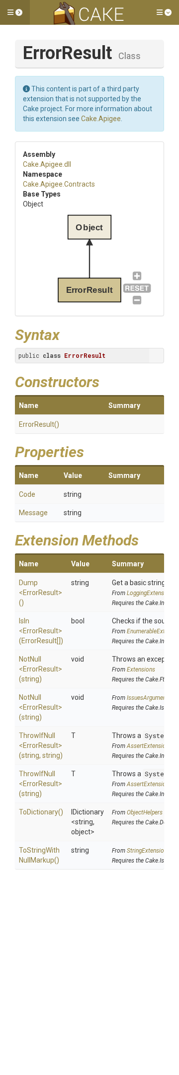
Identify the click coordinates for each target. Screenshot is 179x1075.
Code (27, 494)
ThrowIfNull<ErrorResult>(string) (40, 784)
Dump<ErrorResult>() (40, 592)
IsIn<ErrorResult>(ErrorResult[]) (41, 631)
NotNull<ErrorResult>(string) (40, 669)
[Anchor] (67, 333)
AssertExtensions (149, 745)
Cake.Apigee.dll (47, 164)
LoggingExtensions (151, 593)
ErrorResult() (39, 424)
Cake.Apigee (101, 119)
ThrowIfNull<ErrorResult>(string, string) (41, 745)
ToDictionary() (41, 812)
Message (33, 513)
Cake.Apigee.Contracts (59, 184)
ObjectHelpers (145, 812)
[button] (15, 12)
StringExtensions (148, 850)
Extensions (141, 669)
